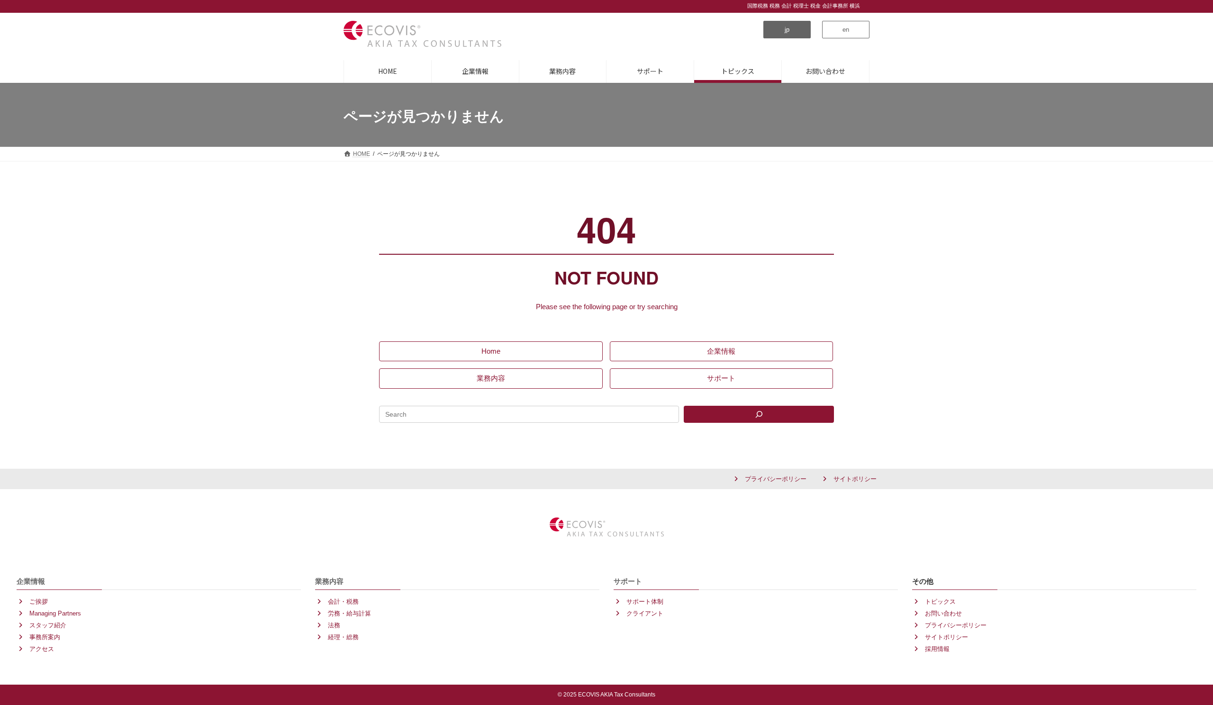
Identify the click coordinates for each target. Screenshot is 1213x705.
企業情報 (31, 581)
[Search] (759, 414)
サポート (628, 581)
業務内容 (329, 581)
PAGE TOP (1171, 665)
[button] (787, 29)
